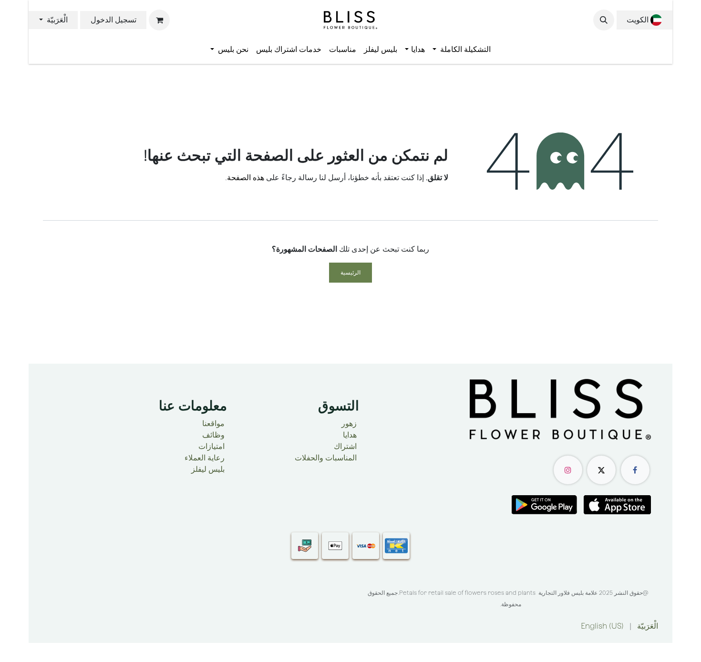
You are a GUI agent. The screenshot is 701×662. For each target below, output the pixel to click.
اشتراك (345, 446)
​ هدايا (351, 434)
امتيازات (211, 446)
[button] (603, 20)
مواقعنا (213, 423)
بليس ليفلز (208, 469)
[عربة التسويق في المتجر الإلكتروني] (159, 20)
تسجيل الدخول (113, 19)
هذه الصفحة (245, 177)
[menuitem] (462, 49)
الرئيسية (350, 272)
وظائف (213, 434)
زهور (349, 423)
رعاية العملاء (205, 457)
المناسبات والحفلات (326, 457)
